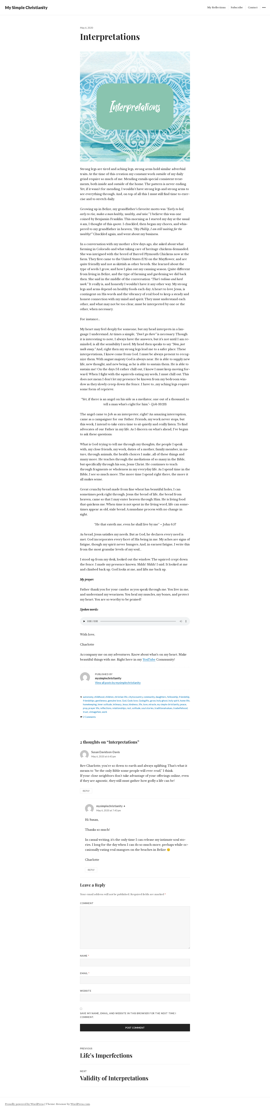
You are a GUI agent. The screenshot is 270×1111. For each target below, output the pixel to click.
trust (85, 711)
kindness (133, 704)
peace (183, 704)
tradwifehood (180, 708)
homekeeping (90, 704)
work (104, 711)
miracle (152, 704)
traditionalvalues (163, 708)
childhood (99, 696)
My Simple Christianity (26, 7)
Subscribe (237, 7)
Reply (86, 790)
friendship (184, 696)
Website (85, 990)
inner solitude (105, 704)
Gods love (132, 700)
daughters (161, 696)
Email (84, 973)
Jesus (125, 704)
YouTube (149, 659)
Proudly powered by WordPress (24, 1104)
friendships (89, 700)
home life (185, 700)
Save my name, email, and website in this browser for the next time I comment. (128, 1015)
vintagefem (95, 711)
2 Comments (89, 716)
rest (129, 708)
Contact (253, 7)
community (149, 696)
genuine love (114, 700)
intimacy (117, 704)
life (140, 704)
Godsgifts (144, 700)
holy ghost (162, 700)
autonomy (88, 696)
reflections (105, 708)
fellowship (172, 696)
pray (85, 708)
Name (84, 955)
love (145, 704)
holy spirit (174, 700)
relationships (119, 708)
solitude (136, 708)
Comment (86, 903)
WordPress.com (80, 1104)
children (109, 696)
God (124, 700)
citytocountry (135, 696)
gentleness (101, 700)
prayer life (93, 708)
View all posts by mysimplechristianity (118, 682)
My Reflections (216, 7)
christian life (121, 696)
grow (153, 700)
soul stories (147, 708)
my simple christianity (168, 704)
